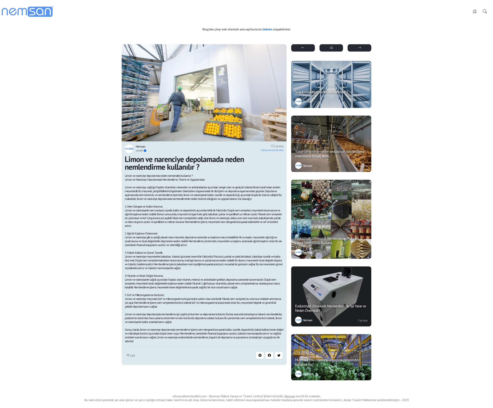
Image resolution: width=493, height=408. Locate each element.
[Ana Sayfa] (474, 11)
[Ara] (484, 11)
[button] (269, 355)
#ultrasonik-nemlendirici (272, 150)
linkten (267, 29)
